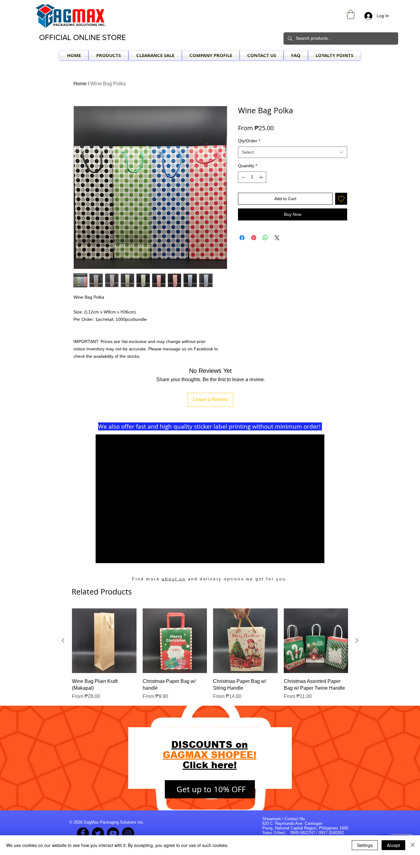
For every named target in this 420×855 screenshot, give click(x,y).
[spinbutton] (252, 177)
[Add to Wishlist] (341, 199)
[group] (210, 654)
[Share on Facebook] (242, 237)
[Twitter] (98, 833)
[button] (351, 14)
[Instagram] (128, 833)
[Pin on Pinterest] (253, 237)
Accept (393, 845)
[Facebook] (83, 833)
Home (80, 83)
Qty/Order (249, 140)
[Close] (412, 845)
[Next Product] (357, 640)
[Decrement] (243, 177)
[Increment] (261, 177)
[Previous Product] (63, 640)
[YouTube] (113, 833)
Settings (365, 845)
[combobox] (292, 152)
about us (173, 578)
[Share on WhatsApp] (265, 237)
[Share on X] (277, 237)
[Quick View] (104, 640)
